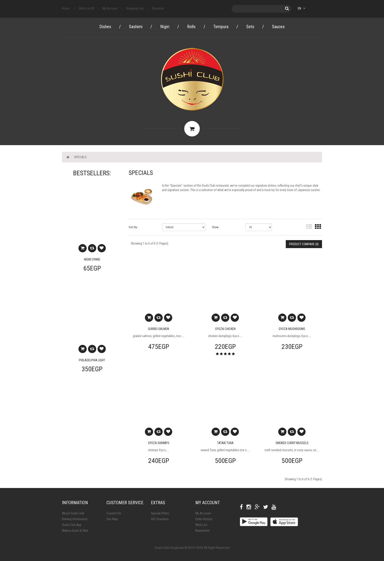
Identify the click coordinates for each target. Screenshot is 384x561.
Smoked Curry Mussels (292, 443)
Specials (80, 157)
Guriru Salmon (158, 329)
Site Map (112, 519)
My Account (203, 513)
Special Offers (160, 513)
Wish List (201, 525)
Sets (250, 26)
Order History (203, 519)
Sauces (278, 26)
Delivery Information (75, 519)
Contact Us (113, 513)
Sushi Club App (71, 525)
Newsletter (202, 531)
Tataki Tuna (225, 443)
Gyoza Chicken (225, 329)
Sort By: (133, 227)
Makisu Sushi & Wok (75, 531)
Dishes (105, 26)
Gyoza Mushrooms (292, 329)
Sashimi (135, 26)
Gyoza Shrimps (158, 443)
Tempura (220, 26)
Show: (215, 227)
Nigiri (164, 26)
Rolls (191, 26)
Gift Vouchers (160, 519)
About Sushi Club (73, 513)
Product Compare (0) (304, 244)
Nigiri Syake (92, 259)
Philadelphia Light (92, 360)
